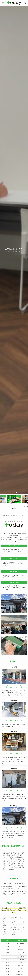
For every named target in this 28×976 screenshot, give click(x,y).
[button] (11, 492)
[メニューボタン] (3, 3)
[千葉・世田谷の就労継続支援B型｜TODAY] (14, 3)
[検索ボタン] (25, 3)
